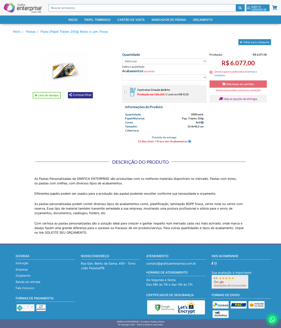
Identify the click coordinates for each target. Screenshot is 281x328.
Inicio (73, 20)
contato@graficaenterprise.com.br (171, 263)
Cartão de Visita (131, 20)
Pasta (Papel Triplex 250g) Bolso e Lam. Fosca (74, 31)
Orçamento (203, 20)
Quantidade (131, 55)
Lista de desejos (48, 95)
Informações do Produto (144, 107)
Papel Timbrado (97, 20)
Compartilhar (82, 95)
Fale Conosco (25, 288)
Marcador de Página (169, 20)
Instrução (22, 263)
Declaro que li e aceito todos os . (235, 73)
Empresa (22, 269)
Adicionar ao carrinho (240, 84)
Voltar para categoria (255, 42)
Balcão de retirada (28, 282)
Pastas (30, 31)
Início (17, 31)
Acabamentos (138, 71)
